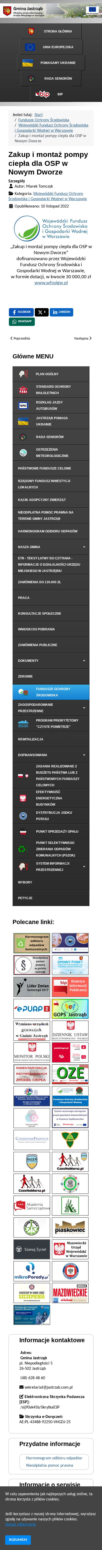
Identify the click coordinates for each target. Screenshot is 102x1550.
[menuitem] (51, 31)
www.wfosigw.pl (51, 283)
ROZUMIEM (18, 1540)
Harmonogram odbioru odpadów (54, 1458)
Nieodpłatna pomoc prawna (49, 1466)
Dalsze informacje (20, 1524)
